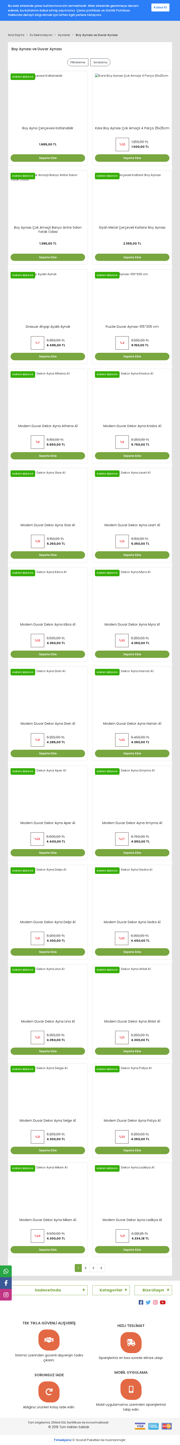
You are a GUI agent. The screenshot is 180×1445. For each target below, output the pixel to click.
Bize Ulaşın (153, 1290)
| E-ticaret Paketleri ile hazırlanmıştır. (90, 1440)
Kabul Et (160, 7)
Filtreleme (77, 62)
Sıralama (100, 62)
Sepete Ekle (48, 158)
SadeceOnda (48, 1290)
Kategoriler (111, 1290)
